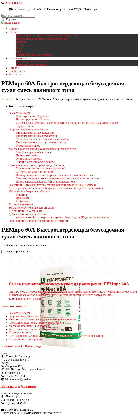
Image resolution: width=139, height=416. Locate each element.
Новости (14, 28)
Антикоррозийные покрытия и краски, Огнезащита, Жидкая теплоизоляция (56, 335)
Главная (7, 99)
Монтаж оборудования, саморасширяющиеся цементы (42, 319)
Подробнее (23, 298)
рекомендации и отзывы (31, 61)
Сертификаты (17, 58)
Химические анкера (21, 332)
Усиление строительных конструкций (32, 329)
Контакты (15, 74)
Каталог (14, 67)
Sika (18, 51)
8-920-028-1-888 (13, 3)
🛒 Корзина (8, 19)
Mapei (19, 48)
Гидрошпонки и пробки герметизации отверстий (46, 35)
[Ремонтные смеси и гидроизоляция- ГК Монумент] (10, 22)
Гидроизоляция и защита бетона (28, 316)
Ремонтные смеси (20, 312)
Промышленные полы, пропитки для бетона (36, 322)
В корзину (36, 298)
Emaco (20, 45)
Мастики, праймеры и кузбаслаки (29, 325)
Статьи (13, 32)
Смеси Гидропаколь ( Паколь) (34, 54)
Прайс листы (17, 71)
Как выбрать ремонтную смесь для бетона (42, 38)
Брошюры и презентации (31, 64)
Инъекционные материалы (25, 339)
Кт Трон (21, 41)
